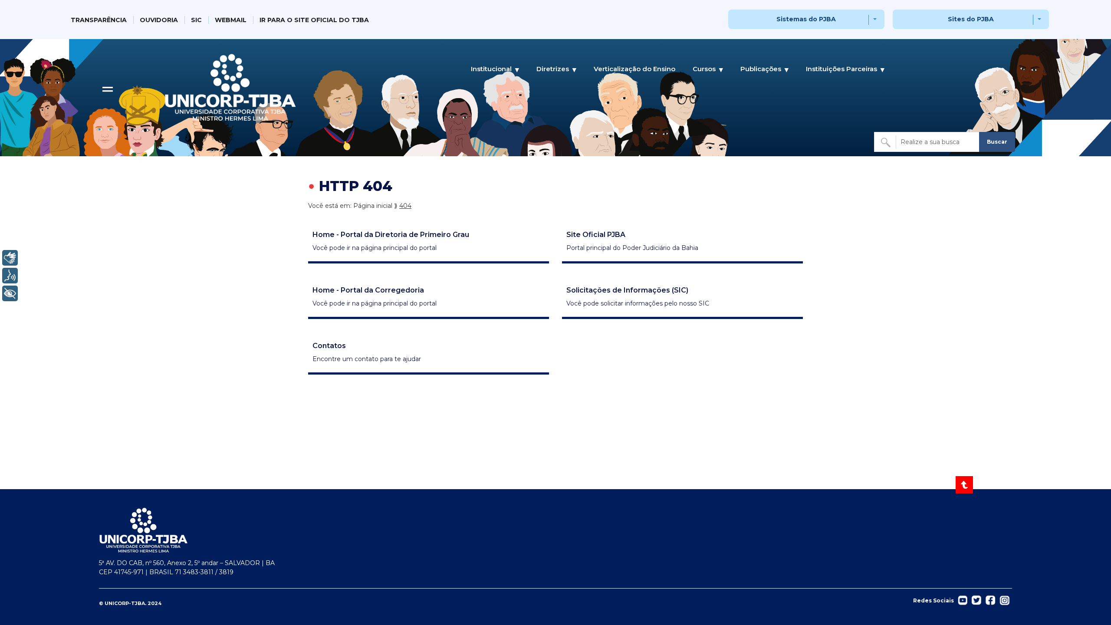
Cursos (704, 69)
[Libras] (10, 258)
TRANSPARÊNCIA (99, 20)
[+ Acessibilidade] (10, 293)
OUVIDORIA (159, 20)
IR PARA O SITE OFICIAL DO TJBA (314, 20)
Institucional (491, 69)
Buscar (997, 141)
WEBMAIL (231, 20)
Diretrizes (552, 69)
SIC (196, 20)
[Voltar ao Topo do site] (965, 484)
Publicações (760, 69)
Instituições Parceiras (841, 69)
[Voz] (10, 275)
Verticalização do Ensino (634, 69)
